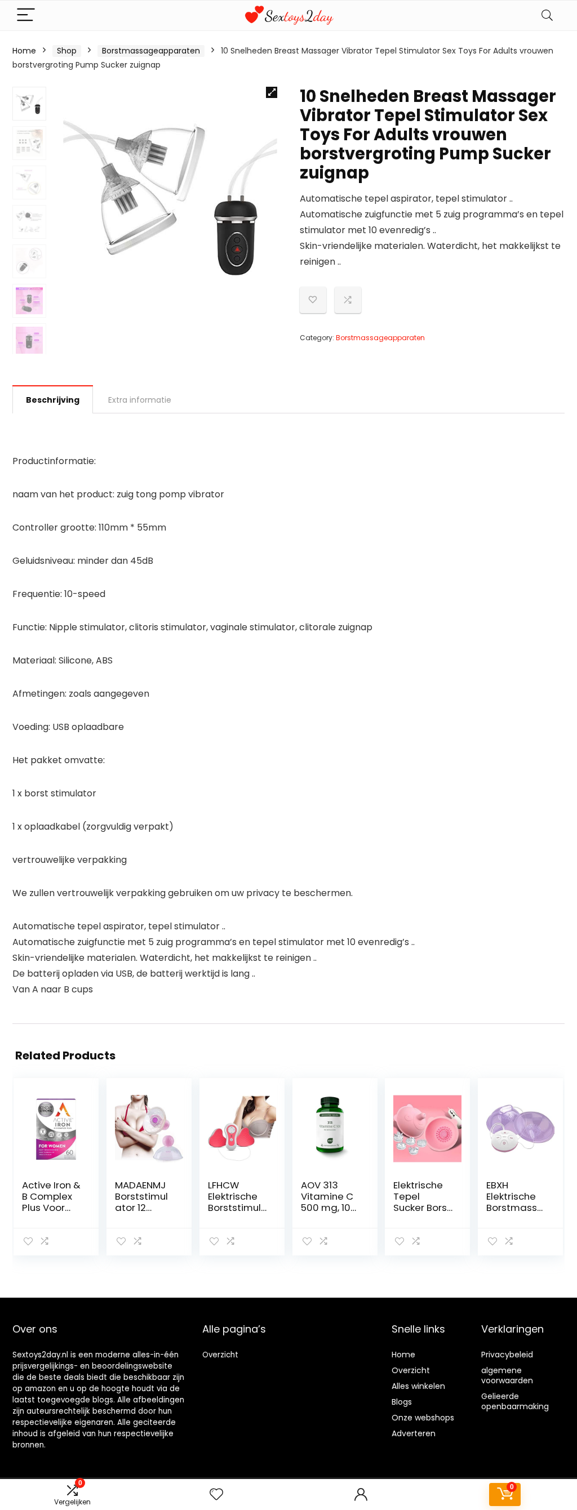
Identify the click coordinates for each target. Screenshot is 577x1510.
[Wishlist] (216, 1494)
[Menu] (25, 15)
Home (24, 50)
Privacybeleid (507, 1354)
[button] (271, 92)
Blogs (402, 1401)
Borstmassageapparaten (151, 50)
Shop (67, 50)
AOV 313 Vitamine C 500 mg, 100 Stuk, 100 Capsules (329, 1207)
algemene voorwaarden (507, 1375)
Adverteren (414, 1433)
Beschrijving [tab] (52, 400)
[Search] (547, 15)
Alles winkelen (418, 1386)
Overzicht (220, 1354)
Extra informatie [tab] (139, 400)
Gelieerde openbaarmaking (515, 1401)
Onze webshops (423, 1417)
